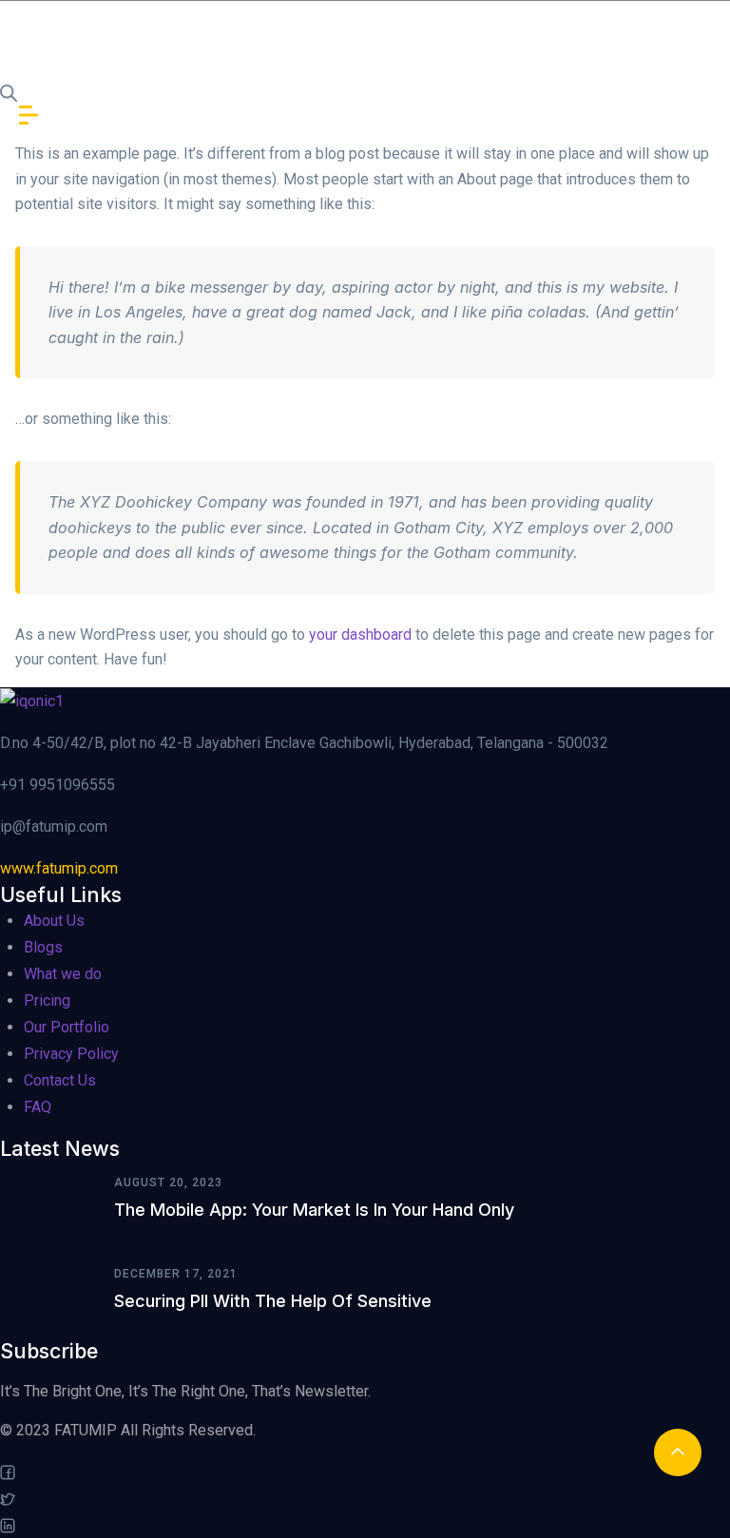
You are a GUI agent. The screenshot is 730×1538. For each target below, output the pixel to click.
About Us (54, 921)
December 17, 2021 (176, 1273)
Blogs (43, 947)
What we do (63, 974)
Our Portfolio (66, 1027)
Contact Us (60, 1080)
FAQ (37, 1107)
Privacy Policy (71, 1054)
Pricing (47, 1000)
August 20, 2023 (168, 1182)
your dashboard (360, 634)
